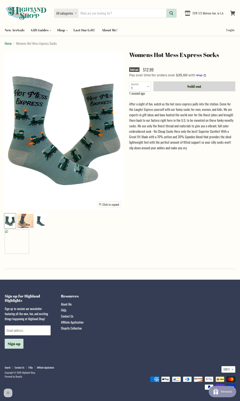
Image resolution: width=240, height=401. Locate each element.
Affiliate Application (72, 322)
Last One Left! (84, 30)
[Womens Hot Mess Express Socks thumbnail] (10, 220)
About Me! (110, 30)
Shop (61, 30)
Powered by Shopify (13, 376)
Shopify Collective (71, 328)
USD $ (227, 369)
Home (8, 43)
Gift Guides (40, 30)
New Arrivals (15, 30)
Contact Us (67, 316)
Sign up (14, 343)
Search (7, 367)
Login (230, 30)
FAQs (63, 310)
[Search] (171, 13)
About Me (66, 304)
